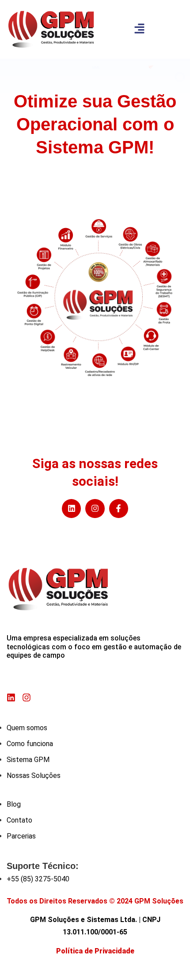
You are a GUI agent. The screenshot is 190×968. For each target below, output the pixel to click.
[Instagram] (94, 508)
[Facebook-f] (118, 508)
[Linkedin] (71, 508)
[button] (139, 29)
